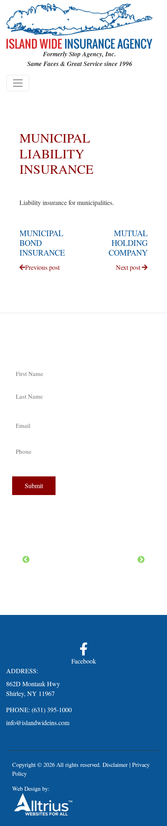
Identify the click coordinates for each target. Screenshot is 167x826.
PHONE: (18, 709)
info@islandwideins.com (37, 722)
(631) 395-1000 (52, 709)
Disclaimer (115, 764)
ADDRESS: (22, 670)
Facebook (83, 661)
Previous (26, 560)
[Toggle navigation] (17, 83)
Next (141, 560)
